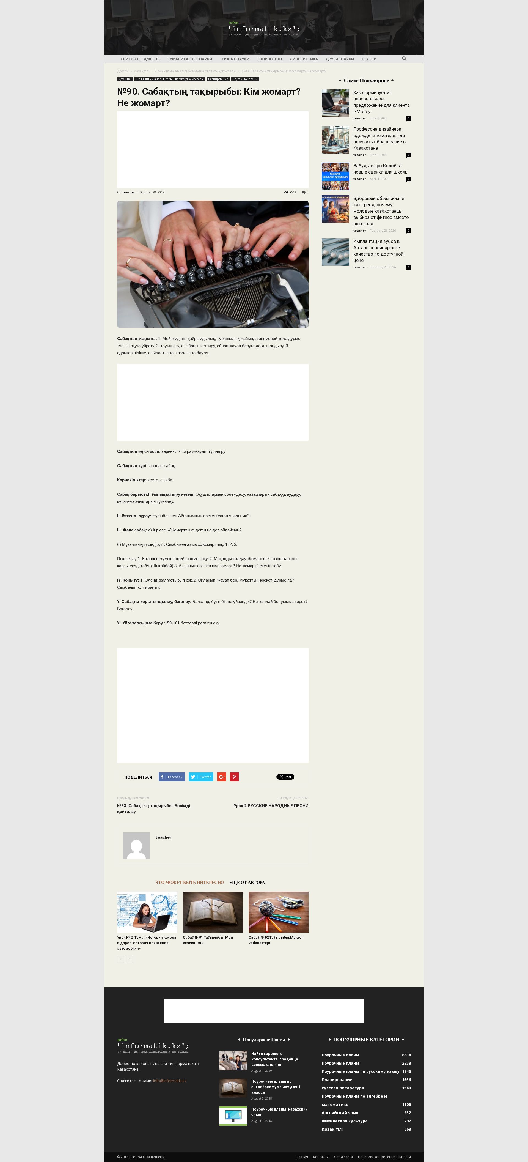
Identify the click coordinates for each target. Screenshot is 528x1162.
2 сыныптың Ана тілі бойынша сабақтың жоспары (195, 71)
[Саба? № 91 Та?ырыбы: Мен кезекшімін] (213, 912)
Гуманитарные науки (189, 58)
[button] (404, 59)
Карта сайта (343, 1157)
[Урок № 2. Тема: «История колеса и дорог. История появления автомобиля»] (147, 912)
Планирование (218, 79)
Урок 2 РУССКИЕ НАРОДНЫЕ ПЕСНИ (271, 805)
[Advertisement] (213, 149)
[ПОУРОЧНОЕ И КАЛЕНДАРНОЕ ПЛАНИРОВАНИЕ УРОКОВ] (264, 28)
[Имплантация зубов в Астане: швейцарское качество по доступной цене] (335, 252)
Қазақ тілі (141, 71)
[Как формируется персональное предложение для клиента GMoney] (335, 103)
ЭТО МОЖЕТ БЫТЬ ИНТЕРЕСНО (189, 882)
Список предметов (140, 58)
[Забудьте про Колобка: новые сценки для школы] (335, 176)
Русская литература (343, 1087)
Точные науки (234, 58)
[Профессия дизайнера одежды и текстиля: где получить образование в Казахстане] (335, 140)
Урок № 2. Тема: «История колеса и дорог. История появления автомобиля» (146, 942)
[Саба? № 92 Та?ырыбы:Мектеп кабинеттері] (279, 912)
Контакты (320, 1157)
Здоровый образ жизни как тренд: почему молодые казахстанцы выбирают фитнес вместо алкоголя (381, 211)
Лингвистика (304, 58)
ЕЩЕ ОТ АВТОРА (247, 882)
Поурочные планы (245, 79)
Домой (123, 71)
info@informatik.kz (169, 1080)
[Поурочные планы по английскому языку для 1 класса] (233, 1088)
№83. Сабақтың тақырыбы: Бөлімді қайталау (153, 808)
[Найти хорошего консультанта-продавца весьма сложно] (233, 1060)
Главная (301, 1157)
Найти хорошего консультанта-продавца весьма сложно (274, 1059)
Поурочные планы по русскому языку (361, 1071)
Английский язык (340, 1112)
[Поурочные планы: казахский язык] (233, 1116)
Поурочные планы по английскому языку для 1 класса (275, 1087)
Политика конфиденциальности (384, 1157)
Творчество (269, 58)
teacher (128, 192)
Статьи (369, 58)
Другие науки (340, 58)
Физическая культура (345, 1120)
